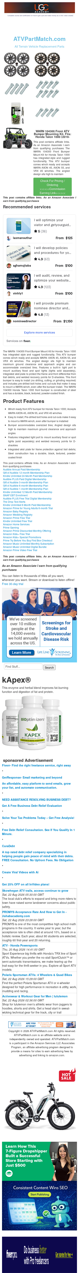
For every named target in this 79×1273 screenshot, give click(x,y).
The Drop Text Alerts (14, 501)
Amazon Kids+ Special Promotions (22, 537)
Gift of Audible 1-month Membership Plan (25, 488)
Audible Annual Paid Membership (21, 469)
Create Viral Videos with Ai (20, 872)
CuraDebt (8, 846)
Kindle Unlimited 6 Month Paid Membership (27, 505)
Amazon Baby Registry (15, 511)
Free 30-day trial (12, 584)
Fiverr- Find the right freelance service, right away (36, 765)
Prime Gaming (11, 527)
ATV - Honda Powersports (20, 945)
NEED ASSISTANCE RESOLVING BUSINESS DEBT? (36, 800)
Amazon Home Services (16, 524)
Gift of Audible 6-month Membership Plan (25, 485)
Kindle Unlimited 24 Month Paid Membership (27, 476)
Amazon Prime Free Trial (16, 517)
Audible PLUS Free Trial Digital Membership (27, 498)
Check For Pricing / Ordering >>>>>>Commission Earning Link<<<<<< (52, 187)
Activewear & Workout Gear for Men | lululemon (35, 996)
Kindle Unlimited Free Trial (17, 521)
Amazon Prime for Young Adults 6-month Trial (28, 508)
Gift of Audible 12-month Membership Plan (26, 472)
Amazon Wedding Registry (17, 514)
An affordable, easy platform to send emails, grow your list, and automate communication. (36, 785)
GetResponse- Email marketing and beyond (32, 777)
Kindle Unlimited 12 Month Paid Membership (27, 492)
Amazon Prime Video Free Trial (20, 550)
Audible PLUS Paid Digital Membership (24, 479)
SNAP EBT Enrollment (15, 495)
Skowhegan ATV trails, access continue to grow (35, 890)
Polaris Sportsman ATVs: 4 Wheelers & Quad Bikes (37, 975)
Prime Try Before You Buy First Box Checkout (27, 540)
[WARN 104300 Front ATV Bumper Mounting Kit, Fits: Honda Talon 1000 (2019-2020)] (17, 138)
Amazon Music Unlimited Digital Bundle (25, 546)
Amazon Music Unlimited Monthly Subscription (28, 543)
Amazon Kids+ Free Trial (16, 534)
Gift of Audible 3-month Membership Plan (25, 482)
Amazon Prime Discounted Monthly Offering (27, 530)
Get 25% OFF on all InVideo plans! (25, 884)
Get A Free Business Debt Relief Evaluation (32, 806)
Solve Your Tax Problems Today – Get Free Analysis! (38, 818)
